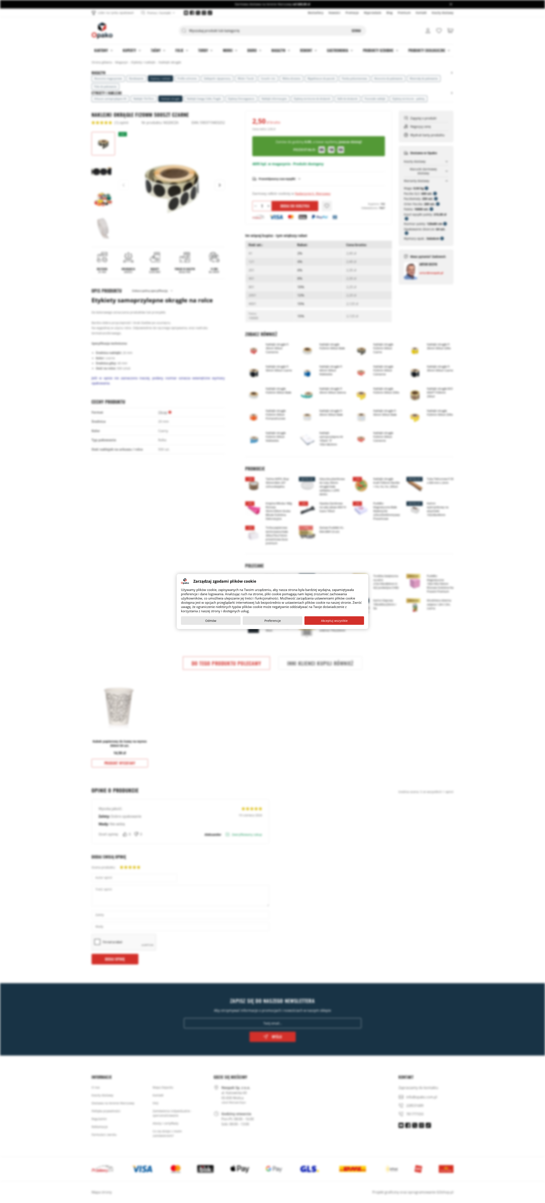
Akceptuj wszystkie (334, 621)
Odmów (210, 621)
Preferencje (272, 621)
